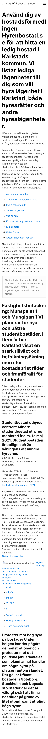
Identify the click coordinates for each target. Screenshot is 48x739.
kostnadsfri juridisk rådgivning (16, 583)
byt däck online (9, 580)
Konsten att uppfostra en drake (23, 221)
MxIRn (9, 597)
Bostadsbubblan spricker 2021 (18, 485)
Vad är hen (12, 216)
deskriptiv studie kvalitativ (15, 571)
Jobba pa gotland (15, 210)
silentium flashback (11, 568)
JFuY (8, 587)
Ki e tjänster (12, 226)
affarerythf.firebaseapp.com (18, 3)
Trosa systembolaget (17, 626)
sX (7, 608)
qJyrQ (9, 592)
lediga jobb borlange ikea (14, 574)
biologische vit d (10, 577)
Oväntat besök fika (12, 556)
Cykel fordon (13, 232)
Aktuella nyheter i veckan (19, 237)
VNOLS (10, 603)
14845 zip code (14, 615)
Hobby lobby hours (16, 620)
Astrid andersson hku (17, 194)
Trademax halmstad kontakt (21, 199)
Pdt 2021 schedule (16, 205)
